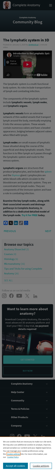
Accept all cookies (15, 465)
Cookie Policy (13, 457)
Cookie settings (13, 454)
